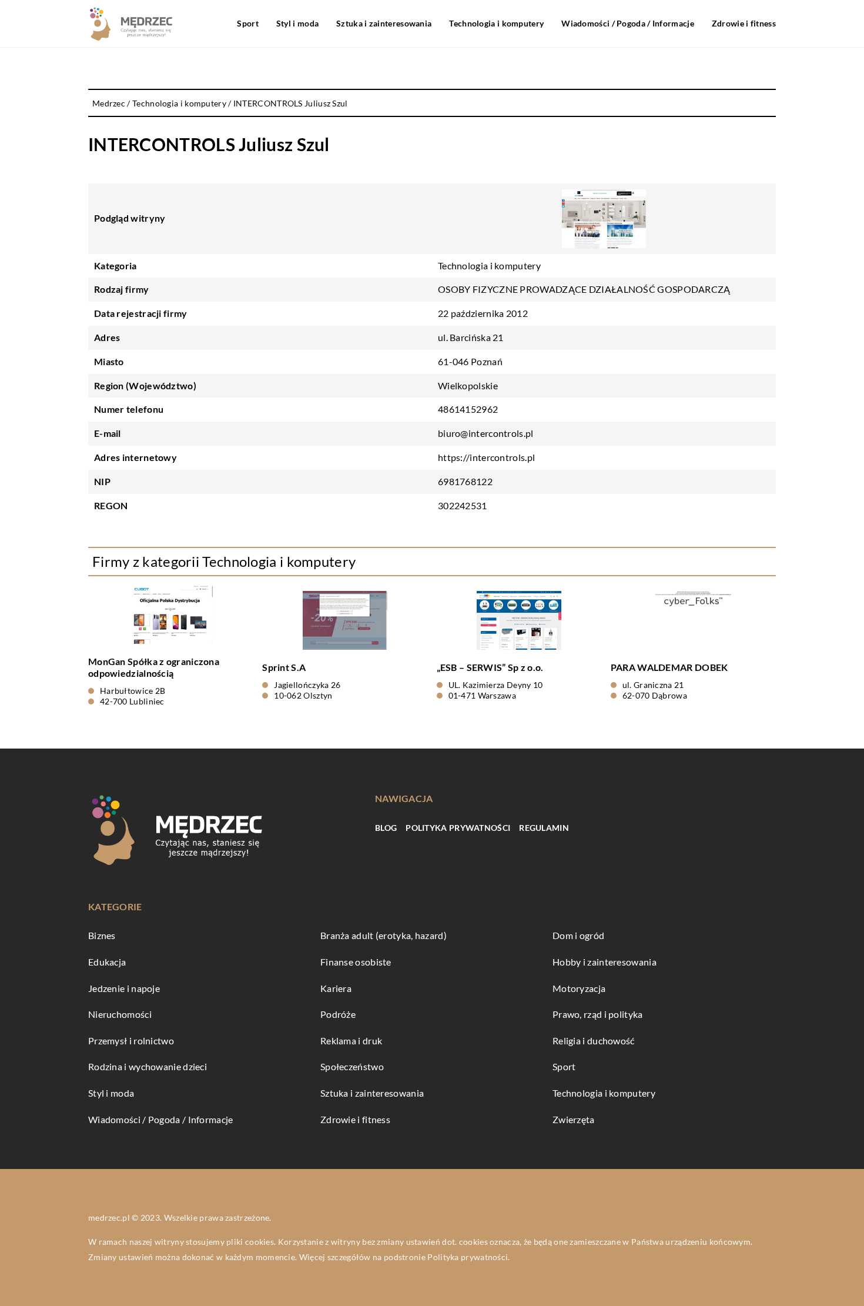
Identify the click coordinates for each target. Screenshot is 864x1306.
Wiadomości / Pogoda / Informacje (627, 23)
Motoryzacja (578, 988)
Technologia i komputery (496, 23)
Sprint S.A (284, 667)
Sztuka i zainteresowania (383, 23)
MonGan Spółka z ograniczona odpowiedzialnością (153, 667)
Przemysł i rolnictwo (131, 1040)
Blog (386, 828)
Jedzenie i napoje (124, 988)
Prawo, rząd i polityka (597, 1014)
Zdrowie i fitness (744, 23)
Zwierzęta (573, 1119)
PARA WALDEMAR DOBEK (669, 667)
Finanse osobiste (355, 961)
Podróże (338, 1014)
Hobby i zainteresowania (604, 961)
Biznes (102, 935)
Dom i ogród (578, 935)
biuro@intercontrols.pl (486, 433)
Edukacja (107, 961)
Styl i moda (297, 23)
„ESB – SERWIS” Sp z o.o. (490, 667)
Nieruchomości (120, 1014)
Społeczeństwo (352, 1066)
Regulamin (544, 828)
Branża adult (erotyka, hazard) (383, 935)
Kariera (335, 988)
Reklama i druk (351, 1040)
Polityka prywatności (458, 828)
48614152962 (468, 409)
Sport (248, 23)
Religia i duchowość (593, 1040)
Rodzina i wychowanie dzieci (147, 1066)
